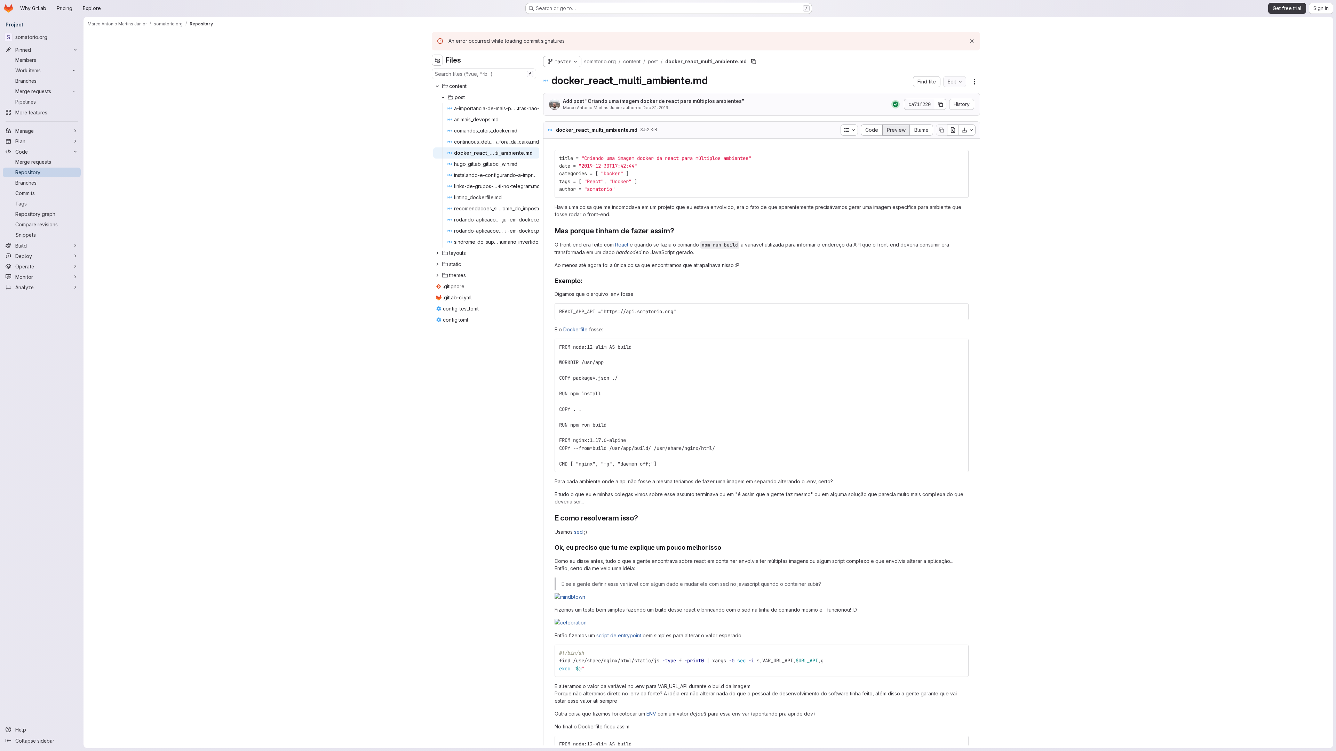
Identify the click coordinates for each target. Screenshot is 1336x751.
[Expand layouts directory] (437, 253)
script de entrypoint (618, 635)
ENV (651, 714)
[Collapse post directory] (443, 97)
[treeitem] (484, 86)
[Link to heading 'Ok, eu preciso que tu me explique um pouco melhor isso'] (724, 547)
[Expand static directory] (437, 264)
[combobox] (484, 73)
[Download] (967, 130)
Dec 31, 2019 (655, 107)
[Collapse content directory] (437, 86)
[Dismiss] (972, 41)
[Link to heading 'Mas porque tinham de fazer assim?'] (678, 230)
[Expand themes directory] (437, 275)
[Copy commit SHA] (940, 104)
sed (578, 532)
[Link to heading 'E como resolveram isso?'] (642, 518)
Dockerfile (575, 329)
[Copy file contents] (941, 130)
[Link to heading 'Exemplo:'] (585, 280)
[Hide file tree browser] (437, 60)
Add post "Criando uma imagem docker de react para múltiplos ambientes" (653, 101)
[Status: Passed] (895, 104)
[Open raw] (953, 130)
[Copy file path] (753, 61)
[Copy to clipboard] (960, 158)
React (621, 245)
